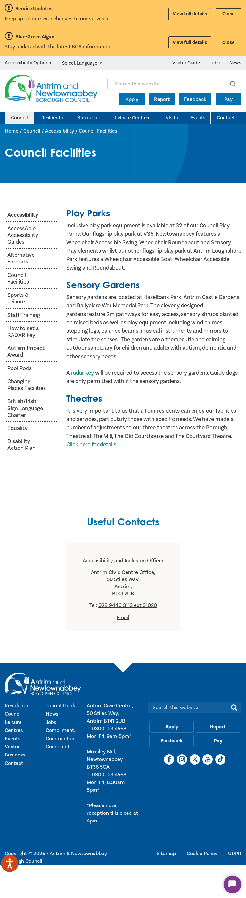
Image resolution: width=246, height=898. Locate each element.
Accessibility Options (28, 63)
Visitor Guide (186, 63)
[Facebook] (169, 759)
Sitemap (167, 853)
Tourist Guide (61, 705)
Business (87, 118)
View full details (190, 14)
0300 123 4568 (109, 728)
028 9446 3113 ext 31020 (127, 605)
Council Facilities (98, 131)
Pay (228, 99)
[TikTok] (220, 759)
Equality (17, 428)
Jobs (214, 63)
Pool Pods (19, 368)
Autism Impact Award (26, 351)
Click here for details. (92, 444)
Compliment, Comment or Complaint (60, 738)
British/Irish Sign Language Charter (25, 408)
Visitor (173, 118)
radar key (82, 372)
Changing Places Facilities (26, 385)
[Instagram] (182, 759)
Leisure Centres (132, 118)
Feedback (195, 99)
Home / (14, 131)
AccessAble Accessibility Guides (22, 235)
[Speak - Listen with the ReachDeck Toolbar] (9, 863)
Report (162, 99)
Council (19, 118)
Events (197, 118)
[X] (195, 759)
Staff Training (23, 315)
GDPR (234, 853)
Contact (226, 118)
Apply (132, 99)
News (235, 63)
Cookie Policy (202, 853)
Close (228, 14)
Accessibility (59, 131)
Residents (52, 118)
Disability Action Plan (21, 445)
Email (123, 617)
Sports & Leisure (18, 298)
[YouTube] (207, 759)
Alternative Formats (21, 258)
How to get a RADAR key (23, 332)
